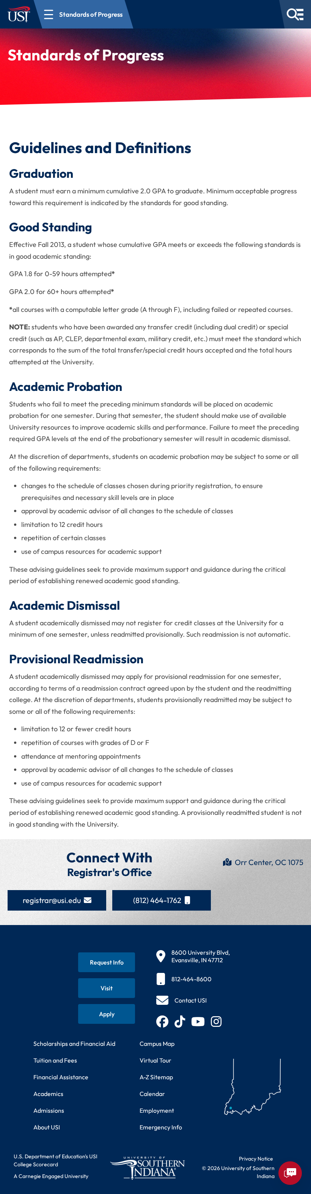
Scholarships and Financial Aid (74, 1043)
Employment (157, 1110)
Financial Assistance (60, 1077)
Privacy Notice (256, 1158)
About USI (46, 1127)
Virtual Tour (155, 1060)
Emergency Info (161, 1127)
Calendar (152, 1094)
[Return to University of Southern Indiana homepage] (147, 1168)
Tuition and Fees (55, 1060)
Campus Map (157, 1043)
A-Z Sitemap (156, 1077)
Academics (48, 1094)
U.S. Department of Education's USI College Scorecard (55, 1160)
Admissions (48, 1110)
